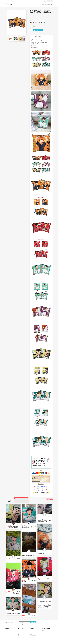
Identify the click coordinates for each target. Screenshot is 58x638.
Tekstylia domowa (18, 3)
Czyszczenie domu (26, 3)
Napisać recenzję (49, 499)
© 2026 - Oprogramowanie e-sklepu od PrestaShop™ (29, 636)
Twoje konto (32, 628)
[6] (44, 22)
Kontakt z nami (7, 1)
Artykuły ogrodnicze (34, 3)
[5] (42, 22)
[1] (31, 22)
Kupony (31, 634)
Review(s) (36, 14)
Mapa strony (19, 634)
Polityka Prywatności (20, 629)
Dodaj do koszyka (38, 30)
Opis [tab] (32, 36)
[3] (36, 22)
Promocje (6, 629)
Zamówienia (31, 630)
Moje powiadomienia (33, 635)
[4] (39, 22)
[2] (33, 22)
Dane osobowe (32, 629)
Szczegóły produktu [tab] (37, 36)
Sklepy (18, 635)
